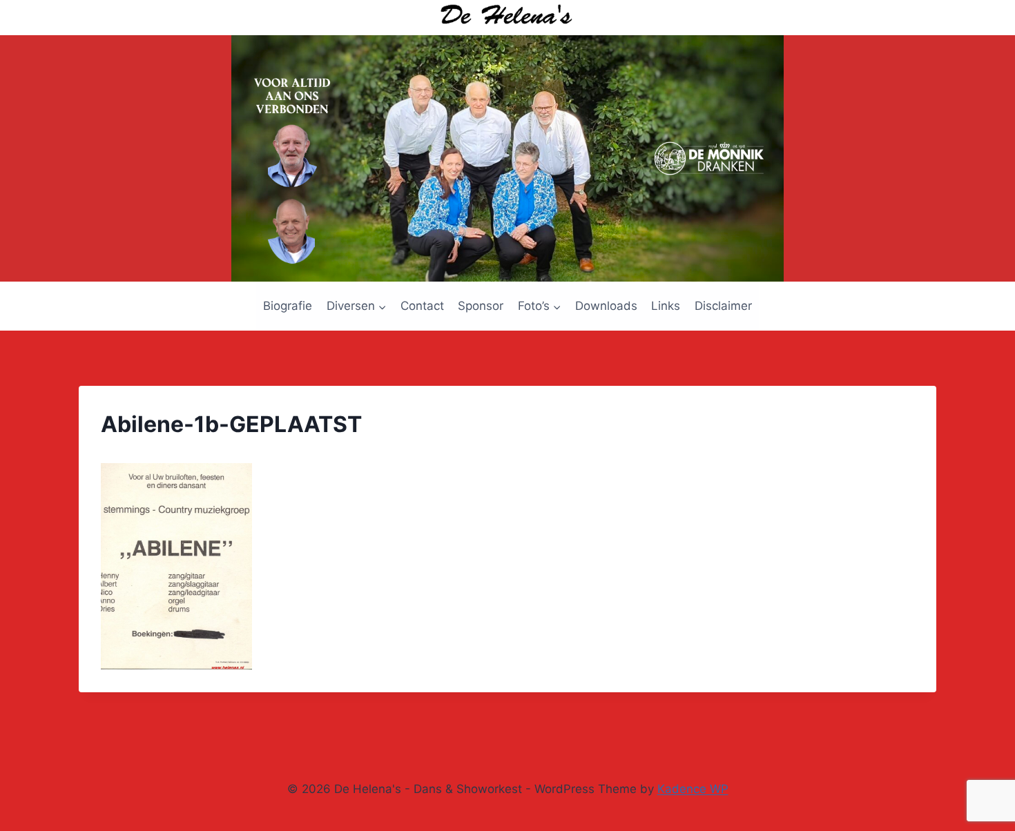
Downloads (606, 306)
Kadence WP (692, 789)
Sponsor (480, 306)
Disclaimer (723, 306)
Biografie (287, 306)
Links (665, 306)
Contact (422, 306)
